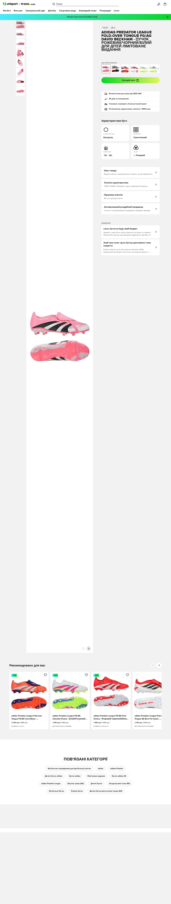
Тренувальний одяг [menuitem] (35, 11)
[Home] (19, 4)
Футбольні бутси (56, 791)
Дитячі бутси (96, 783)
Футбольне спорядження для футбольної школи (69, 768)
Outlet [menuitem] (116, 11)
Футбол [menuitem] (7, 11)
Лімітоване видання (96, 776)
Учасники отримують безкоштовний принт (128, 104)
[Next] (159, 665)
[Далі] (89, 648)
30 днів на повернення (119, 99)
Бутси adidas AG (119, 776)
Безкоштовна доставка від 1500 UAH (125, 94)
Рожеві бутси (77, 791)
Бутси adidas (74, 776)
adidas (100, 768)
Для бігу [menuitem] (52, 11)
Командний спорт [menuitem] (88, 11)
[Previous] (153, 665)
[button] (20, 34)
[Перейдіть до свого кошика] (165, 4)
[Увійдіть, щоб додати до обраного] (45, 675)
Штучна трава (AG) (75, 783)
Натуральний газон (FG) (119, 783)
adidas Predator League (50, 783)
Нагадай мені (128, 80)
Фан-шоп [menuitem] (18, 11)
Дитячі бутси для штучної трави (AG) (106, 791)
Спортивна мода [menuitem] (67, 11)
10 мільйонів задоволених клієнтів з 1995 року (129, 109)
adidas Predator (116, 768)
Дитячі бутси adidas (53, 776)
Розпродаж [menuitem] (105, 11)
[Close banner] (167, 17)
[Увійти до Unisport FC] (159, 4)
